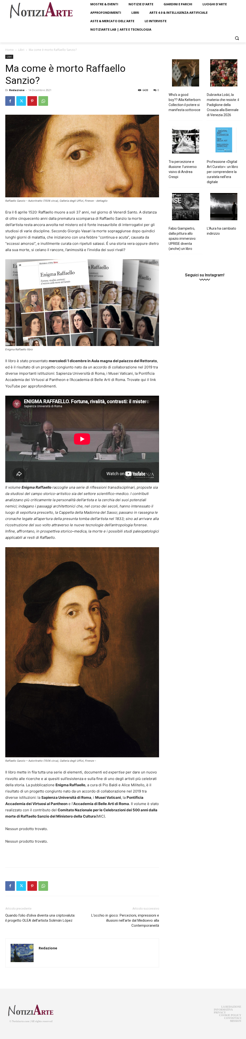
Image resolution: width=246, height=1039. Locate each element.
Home (9, 50)
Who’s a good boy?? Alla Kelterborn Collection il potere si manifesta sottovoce (185, 102)
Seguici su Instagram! (204, 275)
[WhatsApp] (43, 101)
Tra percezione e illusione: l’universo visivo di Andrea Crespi (183, 169)
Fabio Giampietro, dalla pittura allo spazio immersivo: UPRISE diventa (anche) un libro (182, 238)
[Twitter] (21, 101)
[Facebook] (10, 101)
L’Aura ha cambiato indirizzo (221, 230)
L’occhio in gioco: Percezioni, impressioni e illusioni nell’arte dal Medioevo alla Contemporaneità (125, 920)
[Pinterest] (32, 101)
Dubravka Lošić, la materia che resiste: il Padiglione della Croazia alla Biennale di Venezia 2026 (223, 105)
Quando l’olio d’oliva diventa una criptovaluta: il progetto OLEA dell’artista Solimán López (40, 918)
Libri (21, 50)
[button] (237, 38)
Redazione (17, 90)
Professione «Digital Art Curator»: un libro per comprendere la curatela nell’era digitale (222, 172)
